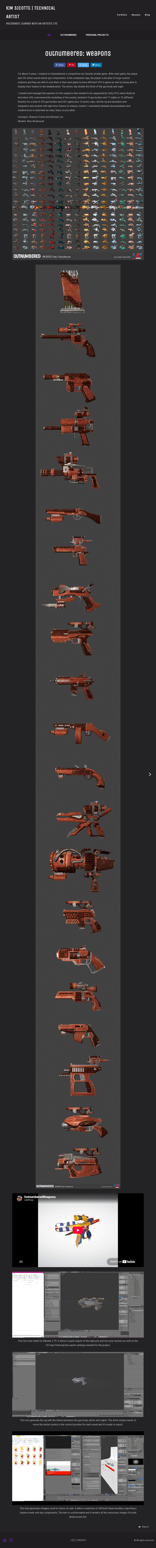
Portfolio (122, 15)
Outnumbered (68, 35)
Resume (136, 15)
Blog (147, 15)
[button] (143, 1527)
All (49, 35)
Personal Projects (97, 35)
